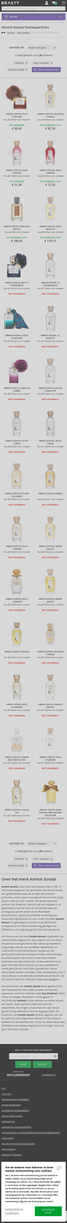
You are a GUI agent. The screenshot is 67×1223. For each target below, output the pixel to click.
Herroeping (8, 1121)
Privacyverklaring (12, 1116)
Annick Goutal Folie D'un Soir (17, 115)
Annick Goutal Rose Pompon (16, 171)
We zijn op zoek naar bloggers (18, 1143)
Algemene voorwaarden (15, 1110)
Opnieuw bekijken (11, 1105)
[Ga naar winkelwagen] (53, 3)
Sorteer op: (16, 47)
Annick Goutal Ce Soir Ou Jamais (17, 495)
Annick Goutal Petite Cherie (16, 442)
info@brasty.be (49, 1075)
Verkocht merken (11, 1155)
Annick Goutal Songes (50, 493)
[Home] (3, 33)
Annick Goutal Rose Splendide (50, 758)
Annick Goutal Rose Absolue (50, 228)
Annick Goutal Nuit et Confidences (17, 284)
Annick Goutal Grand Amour (50, 600)
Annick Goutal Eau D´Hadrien (17, 547)
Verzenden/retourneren (15, 1099)
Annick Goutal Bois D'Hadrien (16, 706)
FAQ (4, 1088)
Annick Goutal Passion (16, 651)
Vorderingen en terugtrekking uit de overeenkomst (31, 1132)
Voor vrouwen (23, 32)
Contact (6, 1094)
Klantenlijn (18, 1074)
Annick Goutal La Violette (50, 337)
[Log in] (46, 3)
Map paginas (8, 1149)
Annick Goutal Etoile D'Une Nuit (16, 337)
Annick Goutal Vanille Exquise (50, 706)
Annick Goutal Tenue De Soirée (17, 389)
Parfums (11, 32)
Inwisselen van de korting (16, 1127)
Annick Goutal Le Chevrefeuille (50, 284)
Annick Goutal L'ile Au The (17, 811)
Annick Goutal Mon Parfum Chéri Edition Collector (50, 813)
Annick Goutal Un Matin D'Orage (50, 115)
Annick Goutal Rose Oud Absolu (17, 228)
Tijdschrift (8, 1138)
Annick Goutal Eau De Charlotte (50, 389)
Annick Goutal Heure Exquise (50, 547)
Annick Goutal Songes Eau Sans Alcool (17, 758)
